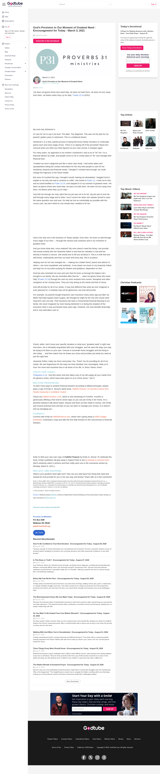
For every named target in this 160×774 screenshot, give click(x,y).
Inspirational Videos (82, 739)
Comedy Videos (66, 739)
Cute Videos (97, 739)
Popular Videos (52, 739)
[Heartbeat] (128, 294)
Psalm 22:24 (78, 95)
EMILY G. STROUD (50, 83)
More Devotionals (73, 681)
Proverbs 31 (36, 494)
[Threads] (104, 757)
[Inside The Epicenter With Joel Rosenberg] (128, 315)
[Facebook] (83, 757)
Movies (120, 739)
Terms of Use (56, 747)
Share (40, 532)
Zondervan (53, 494)
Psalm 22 (91, 180)
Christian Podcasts (130, 282)
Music (129, 739)
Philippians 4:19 (40, 375)
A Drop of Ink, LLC (50, 498)
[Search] (110, 4)
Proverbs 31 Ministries (42, 517)
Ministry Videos (109, 739)
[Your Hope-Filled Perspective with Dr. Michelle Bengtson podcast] (147, 315)
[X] (90, 757)
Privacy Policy (69, 747)
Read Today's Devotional (132, 48)
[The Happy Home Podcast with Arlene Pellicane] (147, 294)
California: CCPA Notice (85, 747)
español (40, 87)
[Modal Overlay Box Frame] (138, 63)
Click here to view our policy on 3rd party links (46, 507)
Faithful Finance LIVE (51, 397)
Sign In (8, 37)
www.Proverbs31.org (41, 526)
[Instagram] (97, 757)
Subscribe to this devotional (47, 41)
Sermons (137, 739)
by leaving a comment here (97, 460)
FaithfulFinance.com (61, 417)
